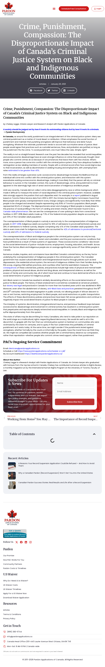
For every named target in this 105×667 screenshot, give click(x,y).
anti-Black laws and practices (61, 288)
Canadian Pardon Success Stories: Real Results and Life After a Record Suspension (54, 482)
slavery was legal (14, 285)
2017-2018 (16, 224)
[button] (54, 9)
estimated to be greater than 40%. (24, 170)
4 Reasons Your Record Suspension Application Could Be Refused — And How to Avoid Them (56, 464)
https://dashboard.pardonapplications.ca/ (43, 353)
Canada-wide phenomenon (15, 211)
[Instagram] (30, 542)
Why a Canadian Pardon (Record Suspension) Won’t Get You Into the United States (55, 473)
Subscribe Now (74, 401)
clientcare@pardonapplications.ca (23, 348)
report (77, 195)
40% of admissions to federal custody (32, 232)
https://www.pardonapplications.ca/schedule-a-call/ (41, 351)
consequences (10, 267)
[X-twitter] (16, 542)
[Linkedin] (26, 542)
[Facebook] (21, 542)
